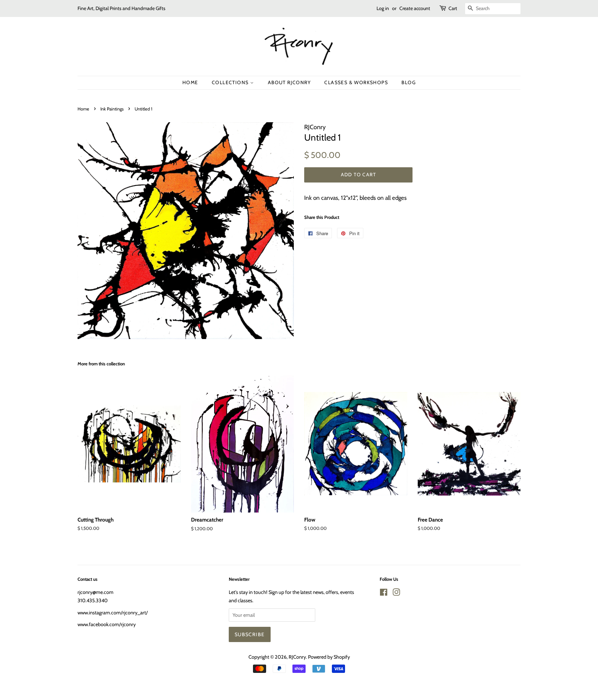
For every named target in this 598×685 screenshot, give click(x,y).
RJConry (297, 657)
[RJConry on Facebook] (384, 593)
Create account (414, 8)
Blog (408, 82)
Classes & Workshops (356, 82)
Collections (231, 82)
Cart (452, 8)
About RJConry (289, 82)
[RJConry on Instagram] (396, 593)
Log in (383, 8)
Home (190, 82)
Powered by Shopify (329, 657)
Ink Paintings (112, 109)
